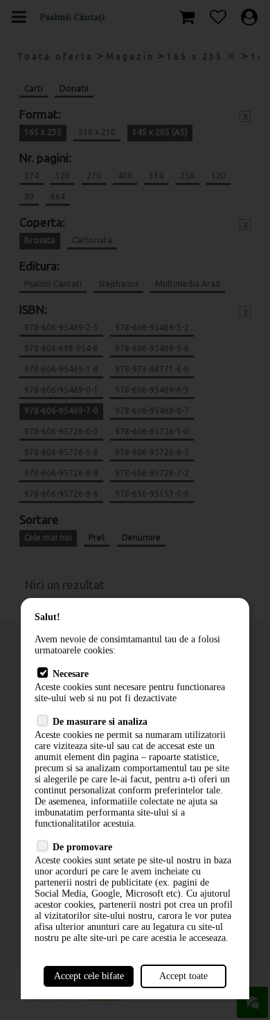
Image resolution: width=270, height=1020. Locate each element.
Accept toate (183, 976)
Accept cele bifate (89, 976)
